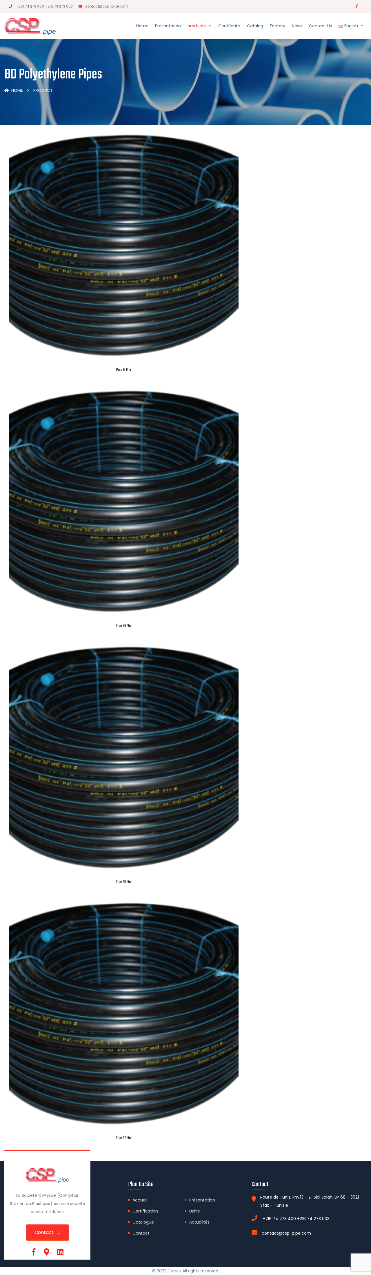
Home (142, 26)
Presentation (168, 26)
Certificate (229, 26)
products (197, 26)
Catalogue (143, 1222)
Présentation (202, 1200)
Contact (141, 1233)
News (297, 26)
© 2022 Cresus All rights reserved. (185, 1271)
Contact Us (320, 26)
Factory (277, 26)
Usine (194, 1211)
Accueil (139, 1200)
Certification (145, 1211)
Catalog (255, 26)
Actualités (199, 1222)
